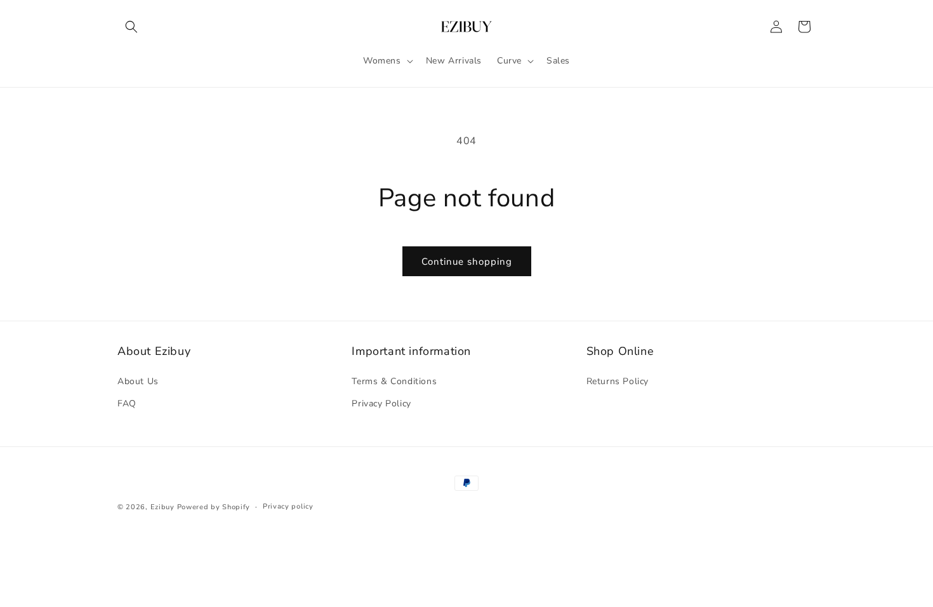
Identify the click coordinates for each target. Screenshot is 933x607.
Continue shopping (466, 261)
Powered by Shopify (214, 507)
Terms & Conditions (394, 381)
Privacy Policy (381, 403)
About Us (138, 381)
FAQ (126, 403)
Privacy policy (288, 506)
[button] (131, 27)
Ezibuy (162, 507)
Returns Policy (617, 381)
